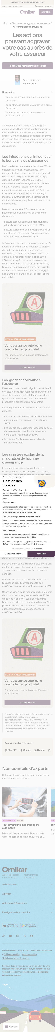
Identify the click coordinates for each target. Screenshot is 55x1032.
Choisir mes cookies (13, 553)
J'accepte (41, 553)
